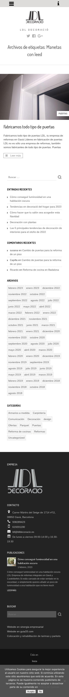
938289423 (18, 522)
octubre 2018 (37, 387)
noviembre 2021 (38, 318)
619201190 (18, 527)
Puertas (63, 113)
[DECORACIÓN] (34, 17)
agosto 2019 (15, 368)
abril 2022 (44, 306)
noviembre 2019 (17, 362)
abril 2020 (29, 349)
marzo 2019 (45, 374)
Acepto (30, 691)
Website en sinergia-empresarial (25, 626)
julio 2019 (31, 368)
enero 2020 (32, 356)
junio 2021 (32, 325)
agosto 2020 (38, 343)
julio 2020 (53, 343)
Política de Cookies (49, 687)
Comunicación (16, 419)
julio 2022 (53, 300)
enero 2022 (49, 312)
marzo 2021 (48, 325)
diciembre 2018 (51, 380)
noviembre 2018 (17, 387)
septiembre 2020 (17, 343)
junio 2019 (45, 368)
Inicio (34, 661)
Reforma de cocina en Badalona (41, 269)
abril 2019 (29, 374)
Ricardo (14, 269)
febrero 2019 (15, 380)
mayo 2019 (14, 374)
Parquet (24, 425)
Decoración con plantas (23, 222)
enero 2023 (32, 288)
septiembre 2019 (39, 362)
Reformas (39, 431)
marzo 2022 (15, 312)
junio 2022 (14, 306)
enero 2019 (32, 380)
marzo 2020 (45, 349)
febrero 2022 (32, 312)
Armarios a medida (19, 413)
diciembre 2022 (51, 288)
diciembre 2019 (51, 356)
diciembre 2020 (51, 331)
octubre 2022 (37, 294)
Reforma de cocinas (19, 431)
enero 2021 (32, 331)
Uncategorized (16, 437)
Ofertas (12, 425)
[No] (64, 681)
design (47, 419)
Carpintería (39, 413)
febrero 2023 (15, 288)
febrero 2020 (15, 356)
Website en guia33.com (20, 631)
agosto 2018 (15, 393)
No (40, 691)
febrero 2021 (15, 331)
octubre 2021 (15, 325)
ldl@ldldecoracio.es (23, 531)
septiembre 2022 (17, 300)
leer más (11, 590)
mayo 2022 (29, 306)
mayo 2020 (14, 349)
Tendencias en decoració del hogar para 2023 (35, 206)
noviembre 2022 (17, 294)
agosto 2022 (38, 300)
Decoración (34, 419)
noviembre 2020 (17, 337)
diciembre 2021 (17, 318)
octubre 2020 (37, 337)
